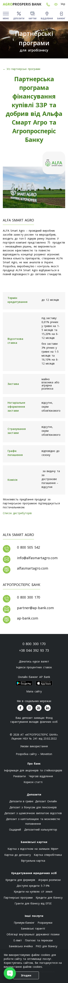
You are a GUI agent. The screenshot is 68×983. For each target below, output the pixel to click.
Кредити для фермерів (20, 880)
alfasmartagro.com (32, 568)
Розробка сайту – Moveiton (34, 754)
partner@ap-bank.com (35, 608)
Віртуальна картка (33, 860)
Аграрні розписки (49, 880)
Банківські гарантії (33, 928)
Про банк (34, 763)
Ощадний (15, 829)
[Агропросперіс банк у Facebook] (20, 708)
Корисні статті (33, 782)
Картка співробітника (48, 855)
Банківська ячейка (21, 946)
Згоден (26, 975)
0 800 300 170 (28, 597)
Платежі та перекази (39, 940)
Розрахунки (45, 922)
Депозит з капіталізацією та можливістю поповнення (33, 821)
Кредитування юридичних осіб (34, 873)
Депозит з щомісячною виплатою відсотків (33, 813)
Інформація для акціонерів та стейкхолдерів (33, 770)
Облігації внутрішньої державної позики (33, 934)
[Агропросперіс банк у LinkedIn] (48, 708)
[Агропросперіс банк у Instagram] (29, 708)
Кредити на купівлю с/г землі (33, 891)
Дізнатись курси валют (34, 661)
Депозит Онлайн (46, 801)
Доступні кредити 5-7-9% (33, 885)
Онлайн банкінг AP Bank (34, 677)
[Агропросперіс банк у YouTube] (39, 708)
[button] (56, 4)
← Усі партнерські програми (21, 69)
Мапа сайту (34, 691)
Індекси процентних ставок (34, 667)
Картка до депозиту (17, 855)
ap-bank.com (27, 618)
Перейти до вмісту (6, 28)
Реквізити (19, 776)
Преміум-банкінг (24, 922)
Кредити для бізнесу (49, 897)
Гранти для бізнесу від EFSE (33, 903)
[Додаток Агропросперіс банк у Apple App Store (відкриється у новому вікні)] (44, 683)
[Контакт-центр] (48, 4)
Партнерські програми (18, 897)
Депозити (34, 794)
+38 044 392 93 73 (34, 650)
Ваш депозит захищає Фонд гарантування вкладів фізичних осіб (34, 719)
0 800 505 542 (28, 547)
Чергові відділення (41, 776)
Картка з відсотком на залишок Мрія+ (33, 849)
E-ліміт (17, 940)
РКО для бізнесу (46, 946)
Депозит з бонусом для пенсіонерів (33, 807)
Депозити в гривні (21, 801)
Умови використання (34, 746)
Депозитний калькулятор (40, 829)
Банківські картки (34, 842)
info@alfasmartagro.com (37, 558)
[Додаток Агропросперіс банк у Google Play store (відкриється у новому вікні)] (23, 683)
